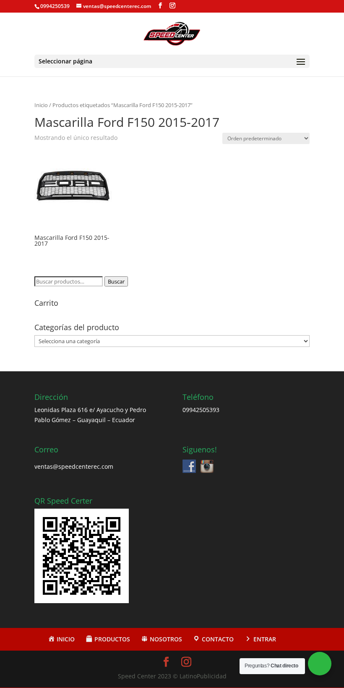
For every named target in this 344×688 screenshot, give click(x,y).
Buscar (116, 281)
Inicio (41, 105)
